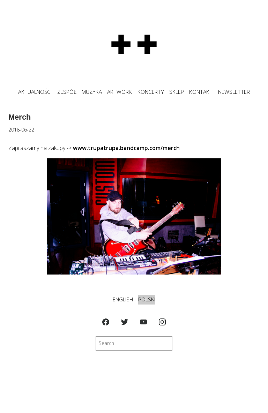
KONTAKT (201, 92)
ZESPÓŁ (66, 92)
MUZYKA (92, 92)
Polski (146, 299)
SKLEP (176, 92)
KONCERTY (150, 92)
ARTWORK (119, 92)
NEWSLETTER (234, 92)
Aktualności (35, 92)
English (123, 299)
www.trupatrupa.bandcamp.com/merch (126, 148)
